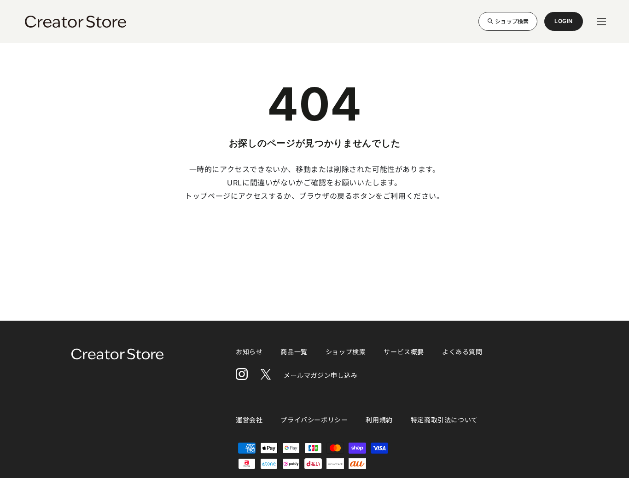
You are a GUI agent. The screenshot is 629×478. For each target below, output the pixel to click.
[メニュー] (601, 21)
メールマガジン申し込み (321, 375)
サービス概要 (404, 352)
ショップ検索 (512, 21)
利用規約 (379, 420)
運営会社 (249, 420)
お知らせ (249, 352)
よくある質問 (462, 352)
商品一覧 (293, 352)
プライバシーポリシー (314, 420)
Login (563, 24)
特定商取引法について (444, 420)
